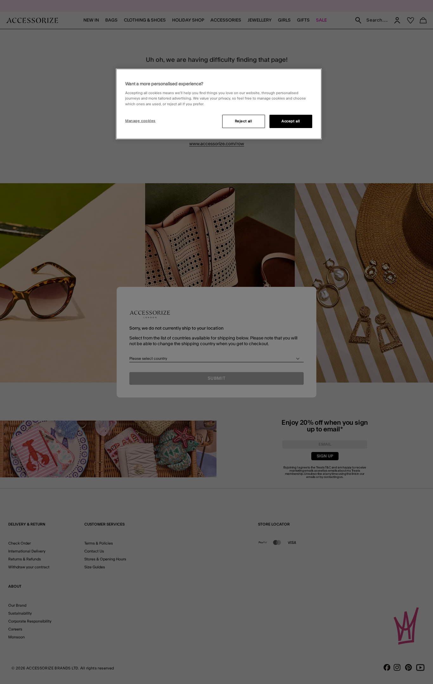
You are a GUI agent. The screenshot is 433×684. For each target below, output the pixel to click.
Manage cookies (140, 121)
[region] (219, 103)
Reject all (243, 121)
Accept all (290, 121)
